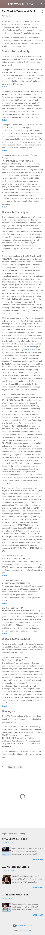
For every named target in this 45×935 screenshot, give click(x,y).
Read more (38, 859)
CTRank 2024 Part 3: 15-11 (15, 894)
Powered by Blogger (24, 926)
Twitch (4, 87)
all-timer (31, 350)
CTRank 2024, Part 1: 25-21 (15, 839)
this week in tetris (15, 767)
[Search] (41, 4)
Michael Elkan (28, 930)
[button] (41, 12)
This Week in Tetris (20, 4)
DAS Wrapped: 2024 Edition (15, 867)
